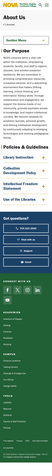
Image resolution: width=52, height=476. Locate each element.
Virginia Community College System (21, 457)
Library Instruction (18, 157)
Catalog (6, 325)
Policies (6, 427)
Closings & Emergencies (14, 373)
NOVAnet (7, 415)
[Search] (40, 5)
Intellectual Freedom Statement (20, 186)
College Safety (10, 385)
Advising (7, 344)
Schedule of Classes (12, 319)
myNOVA (7, 402)
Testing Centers (10, 367)
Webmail (7, 408)
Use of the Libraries (19, 199)
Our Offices (8, 379)
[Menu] (47, 5)
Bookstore (8, 337)
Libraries (10, 24)
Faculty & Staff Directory (14, 421)
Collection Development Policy (19, 170)
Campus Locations (11, 360)
